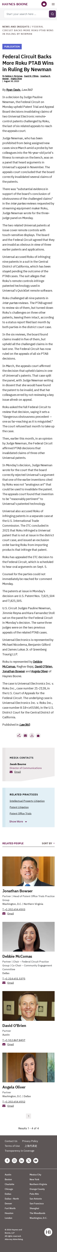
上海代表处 (31, 1145)
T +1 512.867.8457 (13, 1040)
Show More (16, 821)
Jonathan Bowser (13, 671)
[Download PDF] (32, 735)
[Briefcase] (44, 4)
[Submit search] (52, 14)
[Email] (25, 735)
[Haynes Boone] (15, 4)
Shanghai (34, 1208)
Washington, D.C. (12, 903)
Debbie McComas (17, 956)
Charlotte (9, 1184)
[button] (38, 735)
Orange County (37, 1189)
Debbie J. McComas (13, 76)
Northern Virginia (33, 903)
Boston (8, 1179)
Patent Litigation (19, 807)
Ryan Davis (13, 90)
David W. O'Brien (31, 76)
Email (17, 771)
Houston (9, 1213)
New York (34, 1179)
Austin (6, 1034)
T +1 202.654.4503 (13, 909)
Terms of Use (12, 1145)
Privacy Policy (30, 1141)
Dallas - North (12, 1198)
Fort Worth (10, 1208)
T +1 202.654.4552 (13, 1101)
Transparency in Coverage (19, 1150)
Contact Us (11, 1141)
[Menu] (53, 4)
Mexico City (35, 1174)
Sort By (47, 843)
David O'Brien (43, 666)
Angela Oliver (16, 78)
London (8, 1217)
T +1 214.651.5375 (13, 978)
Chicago (9, 1189)
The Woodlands (37, 1213)
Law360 (24, 724)
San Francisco (37, 1203)
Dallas (6, 973)
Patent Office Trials (21, 813)
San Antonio (36, 1198)
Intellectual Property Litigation (27, 800)
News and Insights (15, 26)
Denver (8, 1203)
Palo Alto (34, 1193)
